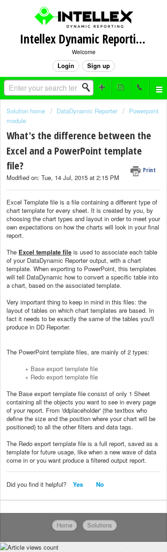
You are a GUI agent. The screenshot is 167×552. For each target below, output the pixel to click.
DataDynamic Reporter (87, 110)
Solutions (99, 525)
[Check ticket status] (120, 87)
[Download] (66, 270)
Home (64, 525)
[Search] (89, 87)
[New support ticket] (102, 87)
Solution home (26, 110)
